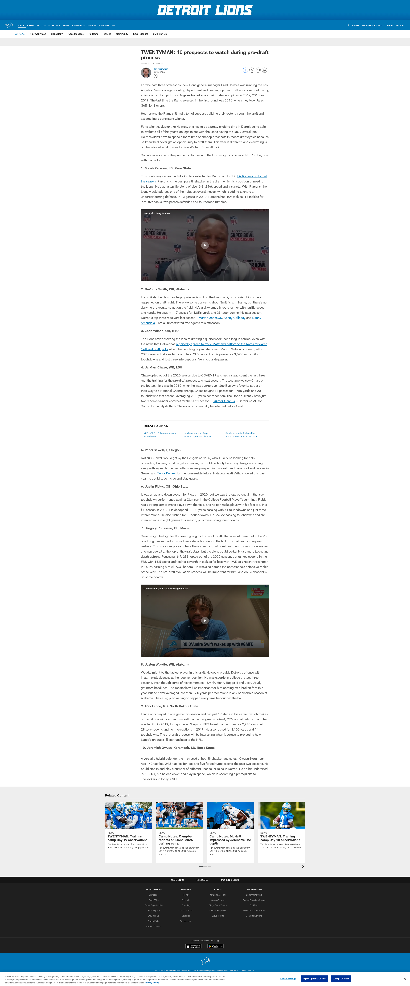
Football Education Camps (254, 900)
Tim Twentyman (161, 69)
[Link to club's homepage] (9, 25)
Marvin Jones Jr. (210, 317)
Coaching (186, 905)
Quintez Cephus (224, 401)
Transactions (185, 921)
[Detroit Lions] (205, 961)
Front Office (154, 900)
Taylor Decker (166, 473)
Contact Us (153, 895)
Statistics (186, 916)
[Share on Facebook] (245, 71)
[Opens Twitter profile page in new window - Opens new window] (156, 76)
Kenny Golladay (235, 317)
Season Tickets (217, 900)
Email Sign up (154, 910)
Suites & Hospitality (217, 910)
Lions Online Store (254, 895)
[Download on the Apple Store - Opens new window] (193, 947)
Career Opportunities (154, 905)
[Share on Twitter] (251, 71)
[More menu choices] (113, 25)
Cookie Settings (288, 978)
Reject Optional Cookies (315, 978)
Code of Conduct (153, 926)
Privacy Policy (154, 921)
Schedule (186, 900)
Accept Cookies (341, 978)
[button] (205, 245)
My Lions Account (218, 895)
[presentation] (303, 867)
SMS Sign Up (153, 916)
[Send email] (258, 71)
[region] (205, 979)
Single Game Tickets (218, 905)
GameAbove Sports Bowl (254, 910)
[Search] (348, 25)
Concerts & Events (254, 916)
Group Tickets (218, 916)
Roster (186, 895)
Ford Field (254, 905)
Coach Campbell (186, 910)
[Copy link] (264, 70)
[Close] (404, 978)
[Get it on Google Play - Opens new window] (215, 948)
